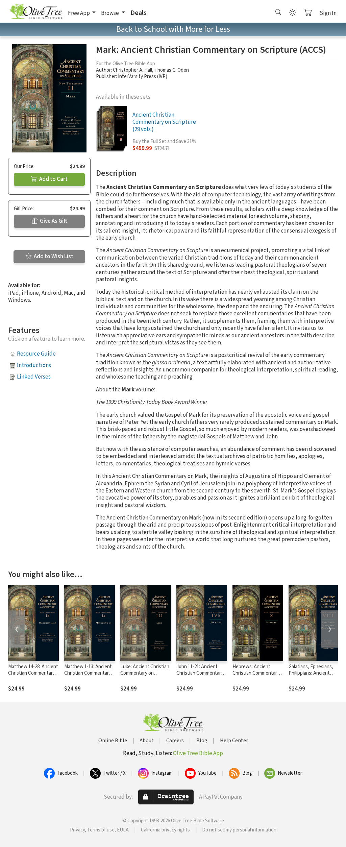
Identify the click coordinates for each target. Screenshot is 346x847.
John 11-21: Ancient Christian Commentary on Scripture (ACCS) (199, 673)
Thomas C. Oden (171, 70)
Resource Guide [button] (36, 354)
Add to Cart (53, 179)
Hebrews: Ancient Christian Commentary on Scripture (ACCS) (255, 673)
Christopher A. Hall (132, 70)
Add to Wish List (53, 256)
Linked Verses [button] (34, 377)
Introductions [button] (34, 365)
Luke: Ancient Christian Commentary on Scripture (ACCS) (144, 673)
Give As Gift (53, 221)
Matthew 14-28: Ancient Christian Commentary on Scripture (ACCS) (33, 673)
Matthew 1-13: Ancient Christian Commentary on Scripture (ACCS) (88, 673)
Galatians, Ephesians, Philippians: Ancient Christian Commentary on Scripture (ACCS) (312, 676)
